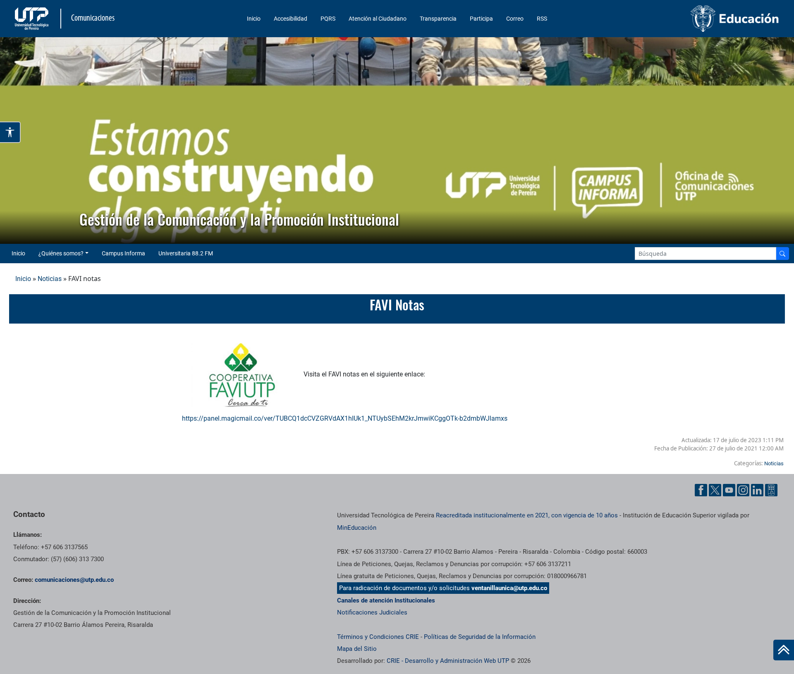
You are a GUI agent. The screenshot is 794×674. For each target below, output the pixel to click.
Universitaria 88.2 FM (185, 253)
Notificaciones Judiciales (372, 612)
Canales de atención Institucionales (386, 600)
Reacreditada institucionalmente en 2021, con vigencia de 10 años (527, 515)
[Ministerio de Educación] (691, 18)
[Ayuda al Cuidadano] (771, 490)
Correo (515, 18)
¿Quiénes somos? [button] (61, 253)
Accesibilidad (290, 18)
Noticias (50, 279)
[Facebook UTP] (701, 490)
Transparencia (438, 18)
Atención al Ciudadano (378, 18)
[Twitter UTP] (715, 490)
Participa (481, 18)
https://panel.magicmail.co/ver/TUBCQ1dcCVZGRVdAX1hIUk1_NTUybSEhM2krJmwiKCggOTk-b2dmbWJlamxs (344, 418)
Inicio (254, 18)
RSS (542, 18)
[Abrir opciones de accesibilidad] (10, 132)
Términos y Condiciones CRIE (378, 637)
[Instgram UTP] (743, 490)
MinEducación (356, 527)
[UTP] (32, 18)
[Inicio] (783, 650)
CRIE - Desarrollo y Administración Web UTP (448, 660)
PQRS (327, 18)
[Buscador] (782, 253)
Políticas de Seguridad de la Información (480, 637)
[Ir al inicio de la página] (784, 650)
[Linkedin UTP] (757, 490)
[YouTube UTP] (729, 490)
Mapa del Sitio (357, 649)
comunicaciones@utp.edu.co (74, 579)
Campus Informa (123, 253)
